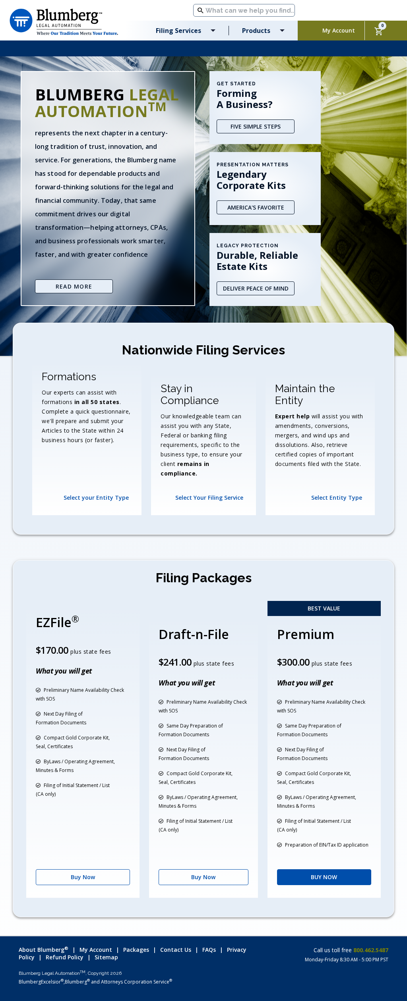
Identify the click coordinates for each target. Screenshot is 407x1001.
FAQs (209, 949)
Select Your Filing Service (209, 497)
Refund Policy (64, 957)
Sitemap (106, 957)
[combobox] (244, 10)
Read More (74, 286)
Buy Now (83, 877)
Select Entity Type (336, 497)
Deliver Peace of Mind (256, 288)
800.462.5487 (370, 950)
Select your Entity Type (96, 497)
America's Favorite (255, 207)
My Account (95, 949)
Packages (136, 949)
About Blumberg (43, 949)
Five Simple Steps (256, 126)
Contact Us (175, 949)
